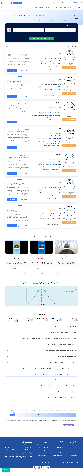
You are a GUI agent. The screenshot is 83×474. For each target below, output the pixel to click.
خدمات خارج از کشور (56, 2)
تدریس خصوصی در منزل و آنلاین (19, 447)
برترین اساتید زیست (42, 455)
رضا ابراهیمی (58, 77)
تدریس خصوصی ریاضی (10, 449)
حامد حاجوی (58, 206)
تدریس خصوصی (73, 410)
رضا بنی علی (58, 102)
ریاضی (64, 7)
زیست (52, 7)
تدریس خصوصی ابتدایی (14, 450)
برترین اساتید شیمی (42, 452)
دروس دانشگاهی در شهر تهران (51, 410)
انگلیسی (69, 7)
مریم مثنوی (58, 128)
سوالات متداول (42, 2)
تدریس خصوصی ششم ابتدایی (18, 452)
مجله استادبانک (48, 2)
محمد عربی (58, 180)
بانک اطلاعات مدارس (57, 452)
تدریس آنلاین (71, 289)
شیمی (56, 7)
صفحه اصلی (69, 2)
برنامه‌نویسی (46, 7)
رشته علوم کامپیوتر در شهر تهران (39, 410)
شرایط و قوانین (74, 458)
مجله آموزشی (59, 447)
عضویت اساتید (58, 445)
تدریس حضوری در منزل (69, 291)
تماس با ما (75, 450)
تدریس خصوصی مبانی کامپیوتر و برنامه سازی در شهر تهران (21, 410)
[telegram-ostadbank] (45, 463)
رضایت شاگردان (63, 2)
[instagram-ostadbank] (42, 463)
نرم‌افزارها (41, 7)
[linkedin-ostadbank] (48, 463)
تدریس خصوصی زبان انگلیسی (26, 450)
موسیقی (35, 7)
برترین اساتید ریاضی (42, 447)
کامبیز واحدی (58, 51)
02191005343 (69, 462)
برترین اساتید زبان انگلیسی (41, 445)
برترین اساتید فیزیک (42, 450)
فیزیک (60, 7)
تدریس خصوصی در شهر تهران (63, 410)
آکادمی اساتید (59, 450)
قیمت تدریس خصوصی (57, 455)
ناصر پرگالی (58, 154)
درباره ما (75, 447)
